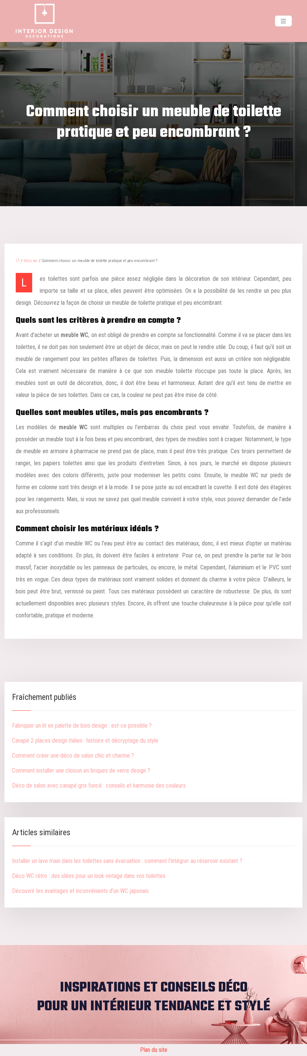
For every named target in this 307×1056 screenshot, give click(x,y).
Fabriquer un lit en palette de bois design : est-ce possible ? (82, 725)
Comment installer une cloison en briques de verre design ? (81, 770)
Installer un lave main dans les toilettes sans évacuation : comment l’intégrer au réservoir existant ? (127, 860)
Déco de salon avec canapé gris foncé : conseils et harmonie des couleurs (99, 785)
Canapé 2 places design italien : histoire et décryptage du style (85, 740)
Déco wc (31, 260)
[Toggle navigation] (283, 21)
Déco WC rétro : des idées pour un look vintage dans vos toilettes (88, 875)
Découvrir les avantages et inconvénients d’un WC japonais (80, 890)
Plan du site (153, 1049)
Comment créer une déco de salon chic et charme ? (73, 755)
